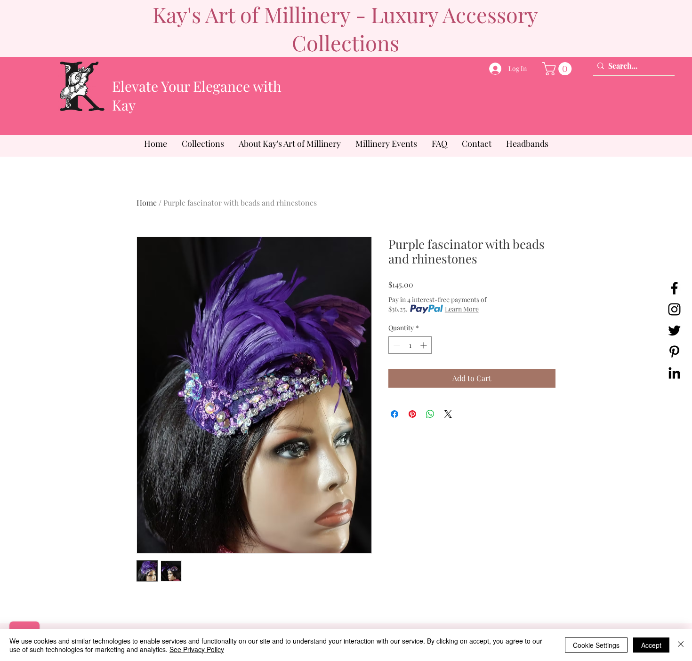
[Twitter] (674, 330)
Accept (651, 645)
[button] (558, 68)
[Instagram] (674, 309)
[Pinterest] (674, 351)
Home (147, 202)
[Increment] (424, 345)
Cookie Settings (596, 645)
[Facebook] (674, 288)
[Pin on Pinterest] (412, 414)
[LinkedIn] (674, 373)
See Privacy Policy (196, 649)
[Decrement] (396, 345)
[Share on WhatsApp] (430, 414)
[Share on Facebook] (394, 414)
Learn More (462, 308)
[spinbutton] (410, 345)
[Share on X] (448, 414)
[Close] (680, 645)
